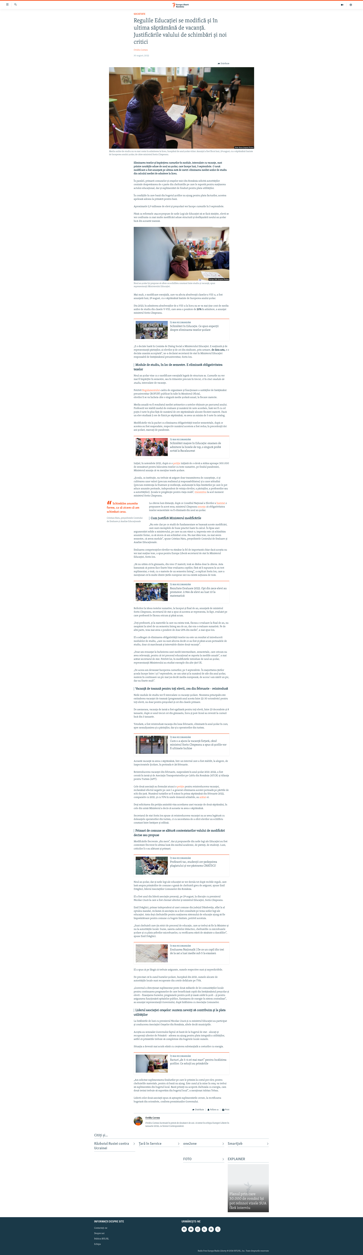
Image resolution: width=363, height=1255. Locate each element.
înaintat (221, 503)
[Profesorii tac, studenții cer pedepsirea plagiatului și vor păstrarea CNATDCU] (152, 866)
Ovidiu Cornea (141, 50)
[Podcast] (351, 5)
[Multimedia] (342, 5)
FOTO (187, 1159)
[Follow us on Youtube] (191, 1229)
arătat (203, 797)
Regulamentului (151, 390)
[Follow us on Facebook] (184, 1229)
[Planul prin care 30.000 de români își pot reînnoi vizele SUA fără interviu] (248, 1188)
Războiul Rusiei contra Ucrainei (111, 1146)
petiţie (176, 463)
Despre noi (99, 1233)
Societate (139, 14)
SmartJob (235, 1144)
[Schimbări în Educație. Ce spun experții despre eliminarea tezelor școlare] (152, 330)
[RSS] (204, 1229)
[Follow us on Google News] (211, 1229)
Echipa (97, 1244)
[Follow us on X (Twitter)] (217, 1229)
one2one (190, 1144)
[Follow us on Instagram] (197, 1229)
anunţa (202, 507)
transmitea (200, 492)
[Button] (223, 63)
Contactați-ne (100, 1228)
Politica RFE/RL (101, 1239)
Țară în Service (150, 1144)
